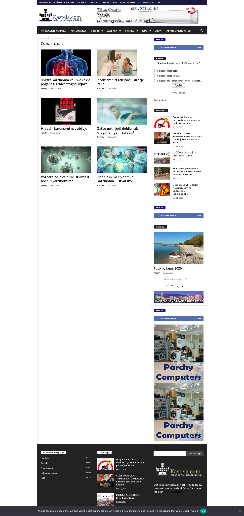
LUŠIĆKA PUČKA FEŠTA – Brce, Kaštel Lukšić (185, 154)
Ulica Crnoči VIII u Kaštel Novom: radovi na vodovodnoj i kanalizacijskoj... (185, 189)
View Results (178, 93)
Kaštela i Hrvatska (64, 2)
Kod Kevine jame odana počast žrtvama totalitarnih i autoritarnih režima (188, 171)
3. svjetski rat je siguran (168, 76)
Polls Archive (160, 100)
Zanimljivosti (47, 468)
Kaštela (44, 463)
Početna (44, 38)
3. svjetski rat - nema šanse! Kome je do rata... (179, 81)
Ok (203, 511)
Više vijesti (176, 286)
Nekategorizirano (49, 473)
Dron (114, 2)
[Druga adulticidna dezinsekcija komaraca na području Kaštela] (162, 122)
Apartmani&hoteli (130, 2)
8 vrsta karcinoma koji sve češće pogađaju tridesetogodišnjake (65, 82)
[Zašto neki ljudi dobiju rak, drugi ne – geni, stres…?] (122, 111)
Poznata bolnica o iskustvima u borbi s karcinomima (65, 179)
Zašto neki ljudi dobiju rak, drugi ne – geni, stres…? (118, 130)
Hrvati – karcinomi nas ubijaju (64, 128)
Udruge (105, 2)
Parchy (44, 88)
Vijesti (95, 30)
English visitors (55, 30)
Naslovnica (45, 2)
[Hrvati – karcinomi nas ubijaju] (66, 111)
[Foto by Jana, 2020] (178, 248)
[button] (201, 30)
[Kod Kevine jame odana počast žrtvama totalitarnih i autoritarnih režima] (162, 173)
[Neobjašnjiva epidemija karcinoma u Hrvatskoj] (122, 159)
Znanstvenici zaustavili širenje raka (120, 82)
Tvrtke (129, 30)
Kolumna (93, 2)
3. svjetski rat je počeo (167, 71)
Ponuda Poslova (152, 2)
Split (43, 478)
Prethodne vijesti (174, 279)
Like (199, 47)
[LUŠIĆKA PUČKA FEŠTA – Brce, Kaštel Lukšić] (162, 157)
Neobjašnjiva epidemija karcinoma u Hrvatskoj (115, 179)
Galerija (81, 2)
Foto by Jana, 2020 (168, 268)
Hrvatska (45, 458)
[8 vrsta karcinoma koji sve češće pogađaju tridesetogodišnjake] (66, 62)
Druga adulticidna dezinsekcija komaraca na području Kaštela (186, 120)
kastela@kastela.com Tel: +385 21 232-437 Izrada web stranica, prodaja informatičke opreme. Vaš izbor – (178, 488)
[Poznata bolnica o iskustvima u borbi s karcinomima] (66, 159)
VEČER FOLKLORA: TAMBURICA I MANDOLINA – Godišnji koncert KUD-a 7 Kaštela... (187, 138)
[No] (240, 511)
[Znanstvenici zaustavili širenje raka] (122, 62)
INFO (144, 30)
